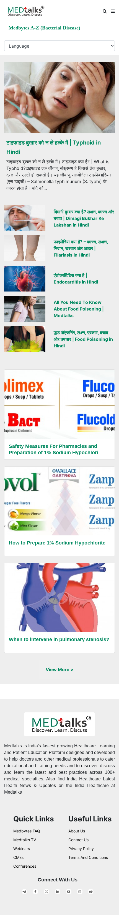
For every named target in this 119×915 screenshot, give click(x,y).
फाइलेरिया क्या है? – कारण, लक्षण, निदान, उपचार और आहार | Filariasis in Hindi (81, 248)
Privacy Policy (81, 848)
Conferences (24, 866)
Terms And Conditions (88, 857)
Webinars (21, 848)
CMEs (18, 857)
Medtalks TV (24, 839)
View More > (60, 669)
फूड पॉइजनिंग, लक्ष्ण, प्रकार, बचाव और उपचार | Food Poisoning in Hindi (83, 339)
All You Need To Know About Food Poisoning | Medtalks (79, 308)
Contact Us (78, 839)
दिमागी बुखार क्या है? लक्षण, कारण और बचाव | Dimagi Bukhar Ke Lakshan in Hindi (84, 218)
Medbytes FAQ (26, 831)
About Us (76, 831)
